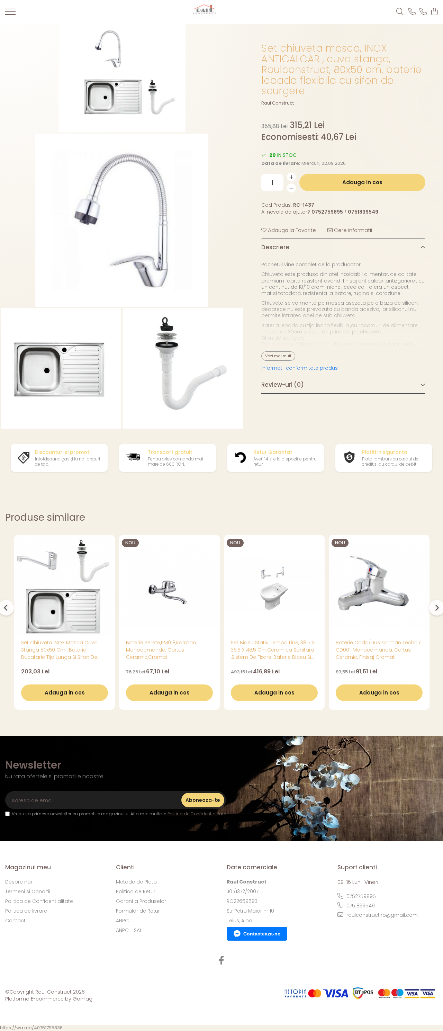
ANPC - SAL (129, 930)
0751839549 (360, 905)
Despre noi (18, 881)
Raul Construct (277, 103)
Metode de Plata (136, 881)
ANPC (122, 920)
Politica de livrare (26, 910)
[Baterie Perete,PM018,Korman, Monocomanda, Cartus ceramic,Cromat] (169, 585)
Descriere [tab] (275, 247)
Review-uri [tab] (282, 384)
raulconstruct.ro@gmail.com (381, 915)
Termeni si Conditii (27, 891)
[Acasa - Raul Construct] (204, 12)
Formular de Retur (138, 910)
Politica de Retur (135, 891)
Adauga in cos (362, 182)
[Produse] (10, 14)
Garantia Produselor (141, 901)
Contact (15, 920)
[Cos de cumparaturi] (434, 12)
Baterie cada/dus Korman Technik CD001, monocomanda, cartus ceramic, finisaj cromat (378, 650)
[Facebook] (222, 960)
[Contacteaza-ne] (412, 12)
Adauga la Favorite (291, 230)
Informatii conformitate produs (299, 368)
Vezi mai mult (278, 356)
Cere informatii (352, 230)
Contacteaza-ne (261, 933)
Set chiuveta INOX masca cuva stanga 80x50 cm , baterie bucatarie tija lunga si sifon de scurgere (59, 650)
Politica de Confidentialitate (197, 814)
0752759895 (360, 896)
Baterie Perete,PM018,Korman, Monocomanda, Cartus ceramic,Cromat (161, 650)
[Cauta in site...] (400, 12)
